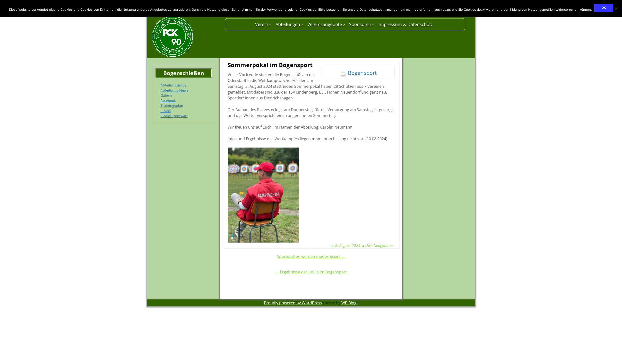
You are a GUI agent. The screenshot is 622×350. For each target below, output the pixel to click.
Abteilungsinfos (173, 85)
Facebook (168, 100)
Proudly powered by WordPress (293, 303)
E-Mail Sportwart (174, 116)
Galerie (166, 95)
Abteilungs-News (174, 90)
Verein (261, 24)
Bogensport (362, 72)
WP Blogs (349, 303)
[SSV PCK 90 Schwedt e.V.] (186, 36)
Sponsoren (360, 24)
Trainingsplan (172, 105)
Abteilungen (288, 24)
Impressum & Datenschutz (406, 24)
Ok (604, 7)
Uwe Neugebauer (379, 245)
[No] (615, 8)
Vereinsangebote (324, 24)
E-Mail (166, 110)
